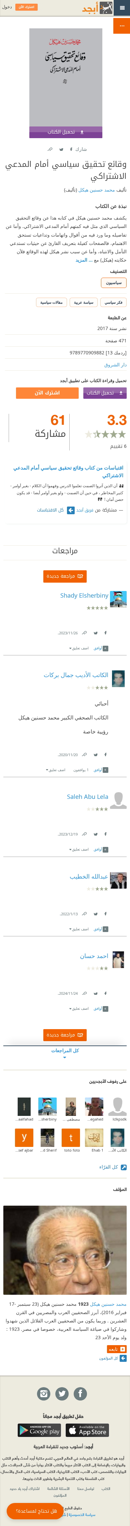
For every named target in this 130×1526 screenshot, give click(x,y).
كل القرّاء (109, 1167)
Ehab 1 (97, 1150)
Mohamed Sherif (47, 1150)
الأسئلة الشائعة (58, 1488)
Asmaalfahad (24, 1119)
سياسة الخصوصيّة (82, 1514)
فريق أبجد (84, 510)
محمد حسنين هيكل (96, 190)
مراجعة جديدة (61, 576)
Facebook (70, 148)
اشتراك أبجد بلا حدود (25, 1488)
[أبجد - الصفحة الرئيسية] (89, 8)
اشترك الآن (47, 392)
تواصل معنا (85, 1488)
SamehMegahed (94, 1119)
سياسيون (114, 282)
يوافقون (81, 769)
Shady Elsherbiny (47, 1119)
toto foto (72, 1150)
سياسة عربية (83, 302)
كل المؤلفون (108, 1357)
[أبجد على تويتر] (62, 1394)
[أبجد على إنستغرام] (43, 1394)
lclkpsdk (120, 1119)
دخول (7, 7)
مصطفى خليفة (71, 1119)
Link (84, 631)
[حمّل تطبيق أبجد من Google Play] (39, 1430)
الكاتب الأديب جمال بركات (117, 1150)
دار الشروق (115, 364)
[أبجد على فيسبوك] (80, 1394)
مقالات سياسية (51, 302)
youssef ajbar (24, 1150)
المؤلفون (60, 1495)
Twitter (61, 148)
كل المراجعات (65, 1050)
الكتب (106, 1488)
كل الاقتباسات (51, 510)
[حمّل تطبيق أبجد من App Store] (87, 1430)
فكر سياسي (113, 302)
